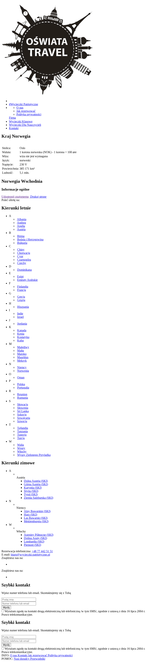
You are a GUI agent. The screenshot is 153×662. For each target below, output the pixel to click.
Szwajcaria (23, 417)
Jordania (22, 323)
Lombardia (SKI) (34, 541)
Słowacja (22, 404)
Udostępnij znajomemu (15, 196)
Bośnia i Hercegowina (30, 239)
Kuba (20, 340)
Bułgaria (22, 242)
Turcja (21, 438)
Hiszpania (23, 306)
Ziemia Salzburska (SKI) (38, 497)
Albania (21, 219)
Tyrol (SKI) (31, 494)
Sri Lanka (23, 411)
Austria (21, 229)
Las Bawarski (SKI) (36, 518)
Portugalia (23, 387)
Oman (20, 377)
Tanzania (22, 431)
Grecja (21, 296)
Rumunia (22, 397)
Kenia (20, 333)
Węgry (21, 448)
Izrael (20, 316)
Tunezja (21, 434)
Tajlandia (22, 428)
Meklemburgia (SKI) (36, 521)
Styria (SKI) (31, 491)
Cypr (20, 256)
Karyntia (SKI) (33, 487)
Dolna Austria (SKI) (36, 480)
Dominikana (24, 269)
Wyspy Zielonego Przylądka (34, 454)
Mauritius (22, 357)
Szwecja (22, 421)
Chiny (20, 249)
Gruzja (21, 300)
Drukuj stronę (37, 196)
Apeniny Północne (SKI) (38, 534)
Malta (20, 350)
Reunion (22, 394)
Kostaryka (23, 337)
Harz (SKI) (30, 514)
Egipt (20, 276)
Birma (20, 236)
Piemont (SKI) (32, 544)
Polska (21, 384)
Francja (21, 290)
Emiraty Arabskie (27, 279)
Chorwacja (23, 253)
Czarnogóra (24, 259)
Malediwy (23, 347)
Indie (20, 313)
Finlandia (22, 286)
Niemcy (21, 367)
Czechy (21, 263)
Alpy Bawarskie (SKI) (37, 511)
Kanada (21, 330)
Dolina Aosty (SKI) (35, 538)
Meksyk (22, 360)
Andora (21, 222)
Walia (20, 444)
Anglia (21, 226)
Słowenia (22, 407)
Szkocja (21, 414)
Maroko (21, 353)
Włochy (21, 451)
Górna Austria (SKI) (36, 484)
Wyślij (6, 607)
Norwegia (23, 370)
